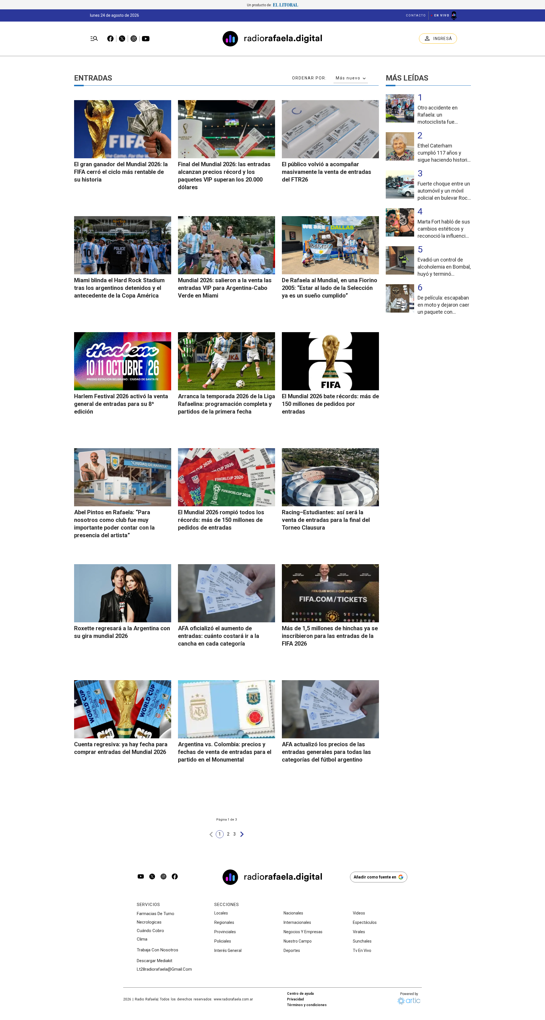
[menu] (94, 38)
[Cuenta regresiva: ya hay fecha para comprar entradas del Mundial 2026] (122, 709)
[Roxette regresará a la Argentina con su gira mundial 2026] (122, 593)
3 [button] (234, 834)
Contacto (416, 15)
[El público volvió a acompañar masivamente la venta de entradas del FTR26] (330, 129)
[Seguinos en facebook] (175, 877)
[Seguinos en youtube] (141, 877)
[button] (211, 834)
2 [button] (228, 834)
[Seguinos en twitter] (152, 877)
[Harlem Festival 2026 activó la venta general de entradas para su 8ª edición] (122, 361)
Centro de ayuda (300, 994)
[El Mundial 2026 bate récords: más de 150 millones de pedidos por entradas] (330, 361)
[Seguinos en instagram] (163, 877)
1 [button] (219, 834)
